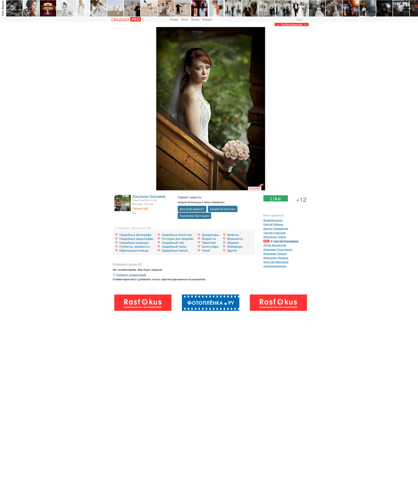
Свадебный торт (173, 242)
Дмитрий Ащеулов (275, 266)
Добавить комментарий (131, 275)
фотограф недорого (192, 209)
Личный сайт (140, 208)
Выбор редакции (291, 24)
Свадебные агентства (177, 234)
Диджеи (233, 242)
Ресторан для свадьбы (178, 238)
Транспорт (209, 242)
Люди (174, 19)
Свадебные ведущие (134, 242)
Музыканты (235, 238)
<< (277, 24)
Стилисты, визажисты (134, 246)
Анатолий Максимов (276, 262)
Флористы (209, 238)
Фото (184, 19)
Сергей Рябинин (273, 224)
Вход (299, 19)
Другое (232, 250)
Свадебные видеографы (136, 238)
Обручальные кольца (133, 250)
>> (305, 24)
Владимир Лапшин (275, 253)
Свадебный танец (174, 246)
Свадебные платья (175, 250)
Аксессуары (210, 246)
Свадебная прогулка (222, 209)
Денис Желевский (274, 245)
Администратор (272, 220)
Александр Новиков (276, 258)
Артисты (233, 234)
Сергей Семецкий (274, 233)
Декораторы (210, 234)
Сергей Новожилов (285, 241)
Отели (206, 250)
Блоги (195, 19)
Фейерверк (234, 246)
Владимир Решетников (277, 249)
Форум (207, 19)
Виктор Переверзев (275, 228)
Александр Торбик (274, 237)
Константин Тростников (149, 196)
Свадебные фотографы (135, 234)
